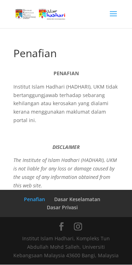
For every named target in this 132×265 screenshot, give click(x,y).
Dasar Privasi (62, 207)
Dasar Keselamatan (77, 199)
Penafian (34, 199)
